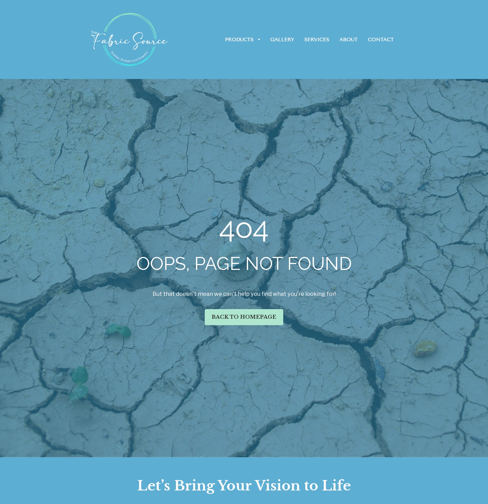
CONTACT (381, 39)
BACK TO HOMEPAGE (244, 317)
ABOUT (348, 39)
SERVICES (316, 39)
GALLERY (282, 39)
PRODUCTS (239, 39)
